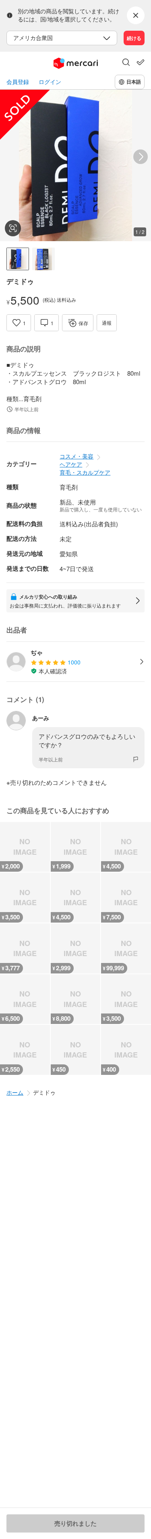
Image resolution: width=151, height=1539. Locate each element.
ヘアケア (71, 464)
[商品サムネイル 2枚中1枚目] (17, 259)
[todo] (140, 62)
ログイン (50, 82)
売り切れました (75, 1523)
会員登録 (17, 82)
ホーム (14, 1092)
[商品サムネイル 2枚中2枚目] (43, 259)
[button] (126, 63)
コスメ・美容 (76, 456)
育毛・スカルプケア (85, 472)
